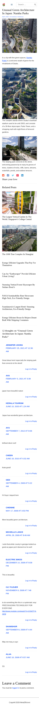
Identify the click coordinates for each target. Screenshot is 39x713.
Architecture (21, 16)
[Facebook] (8, 175)
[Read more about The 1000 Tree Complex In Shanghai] (19, 238)
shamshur (11, 626)
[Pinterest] (17, 175)
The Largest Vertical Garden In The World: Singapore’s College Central (17, 218)
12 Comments (13, 16)
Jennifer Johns (14, 345)
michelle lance (14, 532)
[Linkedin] (22, 175)
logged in (15, 688)
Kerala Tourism (14, 403)
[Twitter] (13, 175)
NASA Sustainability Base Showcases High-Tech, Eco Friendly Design (18, 297)
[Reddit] (3, 175)
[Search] (35, 4)
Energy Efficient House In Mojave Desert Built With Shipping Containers (19, 319)
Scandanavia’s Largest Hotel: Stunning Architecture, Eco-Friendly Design (18, 308)
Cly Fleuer (12, 587)
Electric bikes (14, 559)
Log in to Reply (31, 369)
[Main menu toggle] (11, 4)
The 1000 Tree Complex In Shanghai (17, 254)
